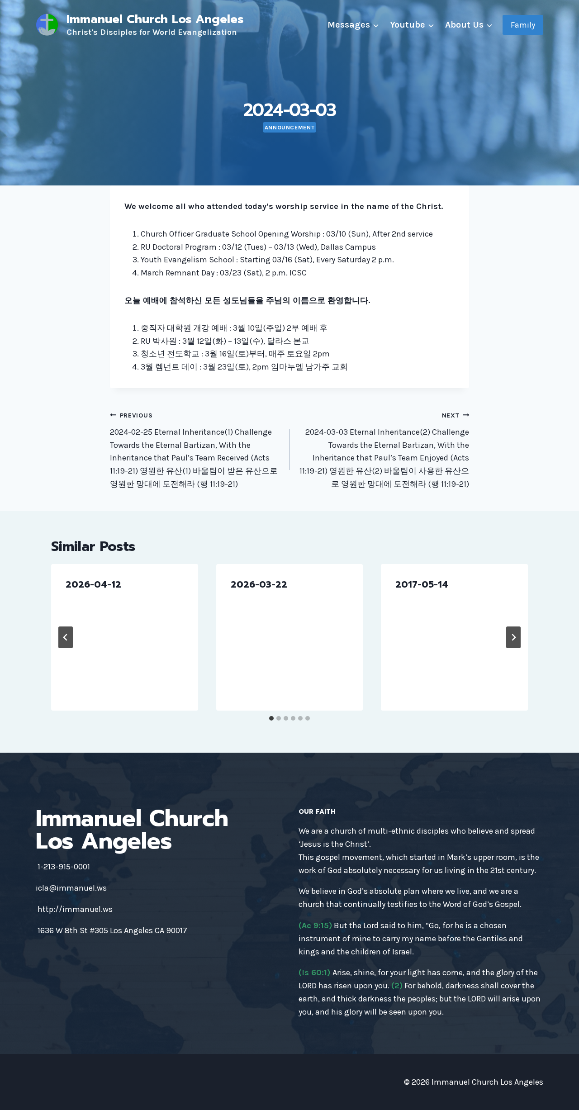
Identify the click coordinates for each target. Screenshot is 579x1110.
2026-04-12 (93, 584)
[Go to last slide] (65, 637)
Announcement (290, 127)
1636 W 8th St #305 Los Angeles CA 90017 (112, 930)
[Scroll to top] (558, 1093)
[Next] (513, 637)
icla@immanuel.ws (71, 888)
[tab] (271, 718)
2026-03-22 (259, 584)
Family (523, 25)
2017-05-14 (421, 584)
